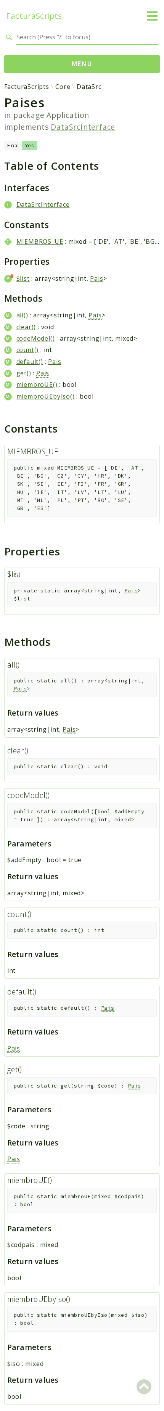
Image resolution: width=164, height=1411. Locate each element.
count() (27, 350)
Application (68, 115)
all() (22, 315)
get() (23, 373)
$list (23, 278)
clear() (26, 327)
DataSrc (89, 86)
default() (29, 361)
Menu (82, 64)
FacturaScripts (34, 15)
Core (62, 86)
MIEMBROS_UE (39, 241)
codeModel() (35, 338)
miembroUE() (37, 384)
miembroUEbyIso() (45, 396)
